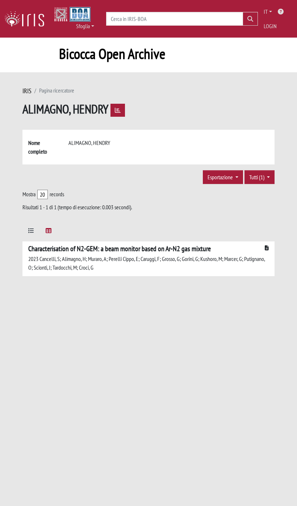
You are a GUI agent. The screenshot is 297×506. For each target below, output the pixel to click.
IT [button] (266, 11)
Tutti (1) (257, 177)
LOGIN (270, 26)
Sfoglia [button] (83, 26)
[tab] (31, 231)
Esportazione (221, 177)
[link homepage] (27, 19)
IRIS (27, 91)
